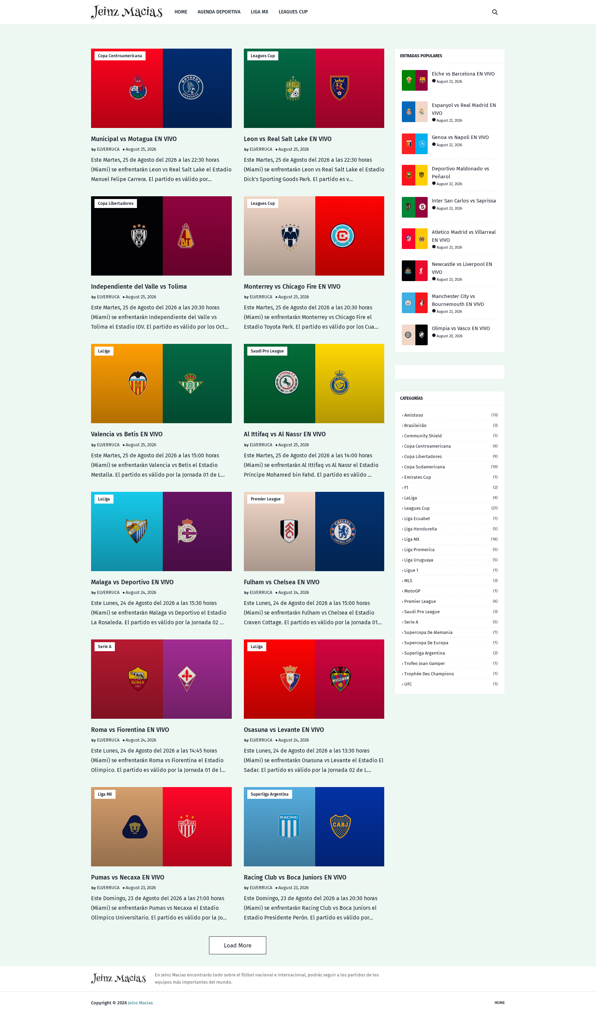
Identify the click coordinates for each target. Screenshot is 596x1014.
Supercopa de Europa (451, 642)
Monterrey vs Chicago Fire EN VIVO (292, 286)
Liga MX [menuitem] (259, 12)
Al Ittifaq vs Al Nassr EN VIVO (285, 434)
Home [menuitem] (181, 12)
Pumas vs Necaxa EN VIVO (127, 877)
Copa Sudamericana (451, 466)
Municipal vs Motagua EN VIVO (134, 139)
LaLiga (104, 351)
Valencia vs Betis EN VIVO (126, 434)
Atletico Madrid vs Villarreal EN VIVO (464, 236)
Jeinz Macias (140, 1002)
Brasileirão (451, 425)
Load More (237, 945)
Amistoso (451, 415)
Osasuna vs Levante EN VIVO (284, 730)
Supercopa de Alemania (451, 632)
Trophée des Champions (451, 673)
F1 (451, 487)
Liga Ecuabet (451, 518)
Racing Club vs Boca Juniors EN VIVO (295, 877)
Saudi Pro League (267, 351)
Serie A (104, 646)
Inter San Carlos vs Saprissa (464, 201)
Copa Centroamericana (120, 55)
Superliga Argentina (270, 794)
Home (500, 1003)
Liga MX (105, 794)
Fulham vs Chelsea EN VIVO (281, 582)
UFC (451, 684)
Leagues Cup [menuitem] (293, 12)
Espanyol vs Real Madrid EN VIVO (464, 109)
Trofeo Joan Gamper (451, 663)
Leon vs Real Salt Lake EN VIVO (287, 139)
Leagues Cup (263, 55)
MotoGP (451, 591)
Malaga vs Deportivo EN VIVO (132, 582)
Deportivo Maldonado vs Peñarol (460, 173)
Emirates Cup (451, 477)
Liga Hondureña (451, 528)
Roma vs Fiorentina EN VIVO (130, 730)
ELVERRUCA (108, 149)
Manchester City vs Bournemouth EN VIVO (458, 300)
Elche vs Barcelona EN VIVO (463, 74)
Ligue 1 (451, 570)
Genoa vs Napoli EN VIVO (460, 137)
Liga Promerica (451, 549)
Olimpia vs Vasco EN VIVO (461, 328)
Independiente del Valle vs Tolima (139, 286)
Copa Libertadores (115, 203)
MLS (451, 580)
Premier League (266, 499)
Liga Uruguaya (451, 560)
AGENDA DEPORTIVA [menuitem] (219, 12)
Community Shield (451, 435)
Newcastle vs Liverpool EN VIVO (462, 268)
